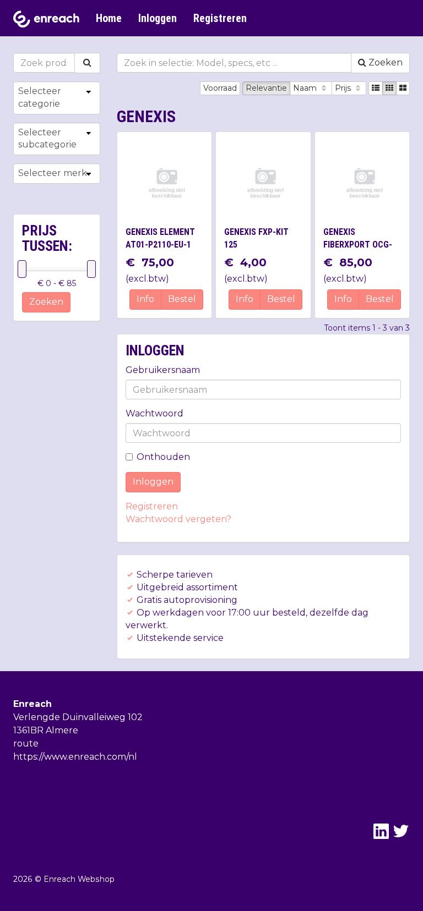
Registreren (220, 18)
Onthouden (163, 457)
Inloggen (157, 18)
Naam (306, 88)
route (26, 743)
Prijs (344, 88)
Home (109, 18)
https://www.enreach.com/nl (75, 756)
